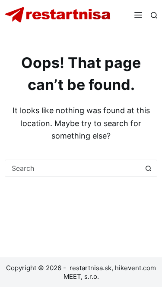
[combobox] (72, 168)
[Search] (154, 15)
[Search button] (148, 168)
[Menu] (138, 15)
